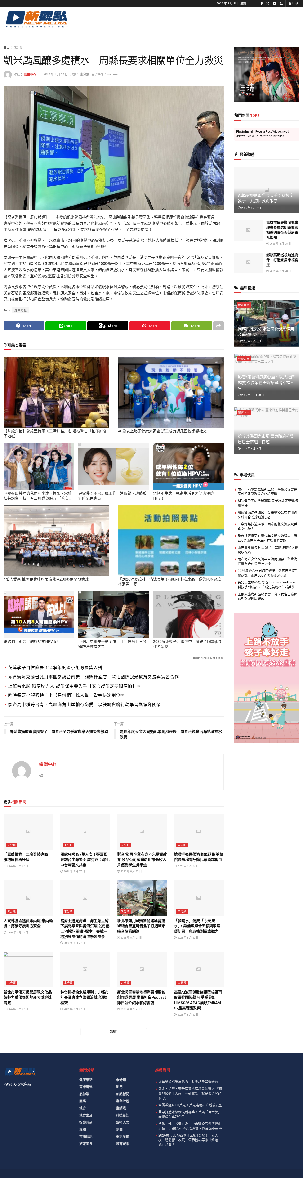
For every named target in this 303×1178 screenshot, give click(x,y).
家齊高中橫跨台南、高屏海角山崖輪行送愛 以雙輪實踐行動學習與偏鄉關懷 (84, 704)
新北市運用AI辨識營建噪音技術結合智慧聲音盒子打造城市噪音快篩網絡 (141, 926)
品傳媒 (84, 1094)
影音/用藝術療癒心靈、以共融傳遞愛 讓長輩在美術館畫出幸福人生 (266, 383)
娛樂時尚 (86, 1122)
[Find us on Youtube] (274, 3)
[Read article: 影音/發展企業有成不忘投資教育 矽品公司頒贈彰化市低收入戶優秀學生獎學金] (142, 832)
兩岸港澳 (86, 1087)
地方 (82, 1108)
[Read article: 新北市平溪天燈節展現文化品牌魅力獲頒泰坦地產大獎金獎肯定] (28, 969)
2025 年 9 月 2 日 (251, 448)
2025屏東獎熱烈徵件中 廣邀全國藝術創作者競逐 (187, 644)
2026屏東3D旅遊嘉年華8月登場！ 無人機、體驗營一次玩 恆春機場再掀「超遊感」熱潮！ (188, 1140)
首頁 (6, 47)
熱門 (119, 1087)
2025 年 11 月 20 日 (252, 395)
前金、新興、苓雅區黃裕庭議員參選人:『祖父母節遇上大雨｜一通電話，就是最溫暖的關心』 (190, 1093)
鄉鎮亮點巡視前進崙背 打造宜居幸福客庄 (282, 260)
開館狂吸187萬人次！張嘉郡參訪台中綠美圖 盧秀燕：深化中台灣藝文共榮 (85, 859)
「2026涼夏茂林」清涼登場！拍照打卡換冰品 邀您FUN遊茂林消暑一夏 (169, 582)
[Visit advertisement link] (266, 74)
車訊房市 (122, 1136)
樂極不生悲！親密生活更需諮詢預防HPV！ (183, 496)
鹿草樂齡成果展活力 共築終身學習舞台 (188, 1082)
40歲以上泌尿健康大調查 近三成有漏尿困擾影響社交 (162, 431)
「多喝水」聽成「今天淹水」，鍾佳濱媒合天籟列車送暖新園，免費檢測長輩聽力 (197, 926)
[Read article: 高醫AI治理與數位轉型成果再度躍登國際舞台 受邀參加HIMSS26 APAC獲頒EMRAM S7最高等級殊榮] (199, 969)
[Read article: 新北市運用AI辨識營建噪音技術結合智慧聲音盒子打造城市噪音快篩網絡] (142, 898)
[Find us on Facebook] (262, 3)
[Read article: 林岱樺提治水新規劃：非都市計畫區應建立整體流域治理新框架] (85, 969)
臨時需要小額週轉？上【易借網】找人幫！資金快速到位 (64, 695)
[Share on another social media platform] (218, 325)
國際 (82, 1101)
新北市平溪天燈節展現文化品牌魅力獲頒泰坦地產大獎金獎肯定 (28, 997)
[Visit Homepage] (37, 18)
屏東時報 (20, 310)
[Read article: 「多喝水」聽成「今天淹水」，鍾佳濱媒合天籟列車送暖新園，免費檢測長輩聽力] (199, 898)
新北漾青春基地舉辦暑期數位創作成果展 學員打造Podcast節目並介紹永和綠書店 (141, 997)
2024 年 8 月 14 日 (56, 74)
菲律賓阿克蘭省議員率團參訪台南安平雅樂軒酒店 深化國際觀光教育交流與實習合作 (93, 677)
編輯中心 (30, 74)
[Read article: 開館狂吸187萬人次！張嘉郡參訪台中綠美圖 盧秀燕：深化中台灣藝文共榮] (85, 832)
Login (295, 3)
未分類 (18, 47)
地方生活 (86, 1115)
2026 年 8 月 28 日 (252, 208)
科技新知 (122, 1115)
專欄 (82, 1129)
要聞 (119, 1129)
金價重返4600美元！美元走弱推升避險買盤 (190, 1105)
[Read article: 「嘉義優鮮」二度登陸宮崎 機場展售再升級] (28, 832)
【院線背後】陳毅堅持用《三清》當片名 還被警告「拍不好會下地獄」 (55, 433)
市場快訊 (86, 1136)
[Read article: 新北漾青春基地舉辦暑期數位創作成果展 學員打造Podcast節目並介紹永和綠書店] (142, 969)
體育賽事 (122, 1144)
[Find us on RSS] (281, 3)
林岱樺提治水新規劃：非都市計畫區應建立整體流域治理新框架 (84, 997)
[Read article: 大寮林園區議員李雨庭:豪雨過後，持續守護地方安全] (28, 898)
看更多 (113, 1031)
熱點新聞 (122, 1094)
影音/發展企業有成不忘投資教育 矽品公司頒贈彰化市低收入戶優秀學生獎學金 (142, 859)
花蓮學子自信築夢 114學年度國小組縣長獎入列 (55, 667)
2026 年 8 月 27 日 (17, 866)
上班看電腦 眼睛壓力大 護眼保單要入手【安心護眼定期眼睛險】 (72, 686)
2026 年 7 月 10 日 (252, 341)
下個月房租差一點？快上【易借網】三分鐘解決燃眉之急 (112, 644)
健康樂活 (86, 1080)
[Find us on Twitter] (267, 3)
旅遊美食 (244, 305)
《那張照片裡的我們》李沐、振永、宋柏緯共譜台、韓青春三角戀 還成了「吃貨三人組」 (38, 496)
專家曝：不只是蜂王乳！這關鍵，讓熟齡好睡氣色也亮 (112, 496)
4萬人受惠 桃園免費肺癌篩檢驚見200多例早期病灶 (46, 579)
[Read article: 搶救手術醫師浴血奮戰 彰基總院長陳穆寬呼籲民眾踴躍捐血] (199, 832)
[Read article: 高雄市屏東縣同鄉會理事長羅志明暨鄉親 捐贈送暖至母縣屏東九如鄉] (248, 230)
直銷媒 (121, 1108)
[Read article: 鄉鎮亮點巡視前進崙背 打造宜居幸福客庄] (248, 263)
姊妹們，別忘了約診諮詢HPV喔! (31, 641)
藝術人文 (244, 359)
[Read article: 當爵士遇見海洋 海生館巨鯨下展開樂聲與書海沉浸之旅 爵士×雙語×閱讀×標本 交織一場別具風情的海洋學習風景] (85, 898)
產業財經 (122, 1101)
